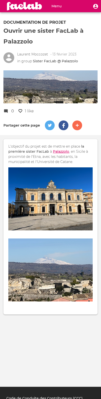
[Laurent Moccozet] (8, 57)
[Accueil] (24, 6)
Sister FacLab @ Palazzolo (55, 61)
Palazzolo (61, 151)
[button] (95, 6)
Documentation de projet (34, 22)
